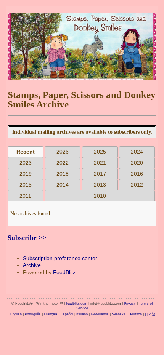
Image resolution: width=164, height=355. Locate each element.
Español (67, 314)
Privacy (130, 303)
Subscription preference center (60, 258)
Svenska (118, 314)
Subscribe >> (27, 237)
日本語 (150, 314)
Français (51, 314)
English (16, 314)
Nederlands (100, 314)
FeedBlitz (64, 272)
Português (33, 314)
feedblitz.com (76, 303)
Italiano (82, 314)
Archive (32, 265)
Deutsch (135, 314)
